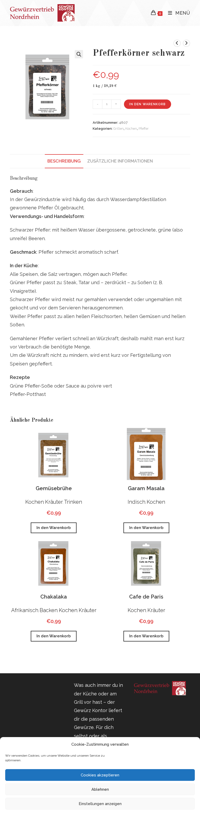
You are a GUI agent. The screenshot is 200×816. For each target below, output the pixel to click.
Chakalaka (53, 597)
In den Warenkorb (147, 104)
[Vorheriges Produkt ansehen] (177, 43)
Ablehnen (100, 789)
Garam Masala (146, 488)
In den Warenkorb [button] (53, 527)
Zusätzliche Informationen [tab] (120, 161)
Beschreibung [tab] (64, 161)
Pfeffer (144, 128)
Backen (49, 610)
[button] (79, 54)
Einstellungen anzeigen (100, 803)
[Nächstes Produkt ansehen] (186, 43)
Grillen (118, 128)
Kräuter (54, 502)
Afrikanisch (24, 610)
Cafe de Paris (146, 597)
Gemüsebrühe (54, 488)
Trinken (73, 502)
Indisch (136, 502)
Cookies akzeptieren (100, 775)
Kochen (131, 128)
